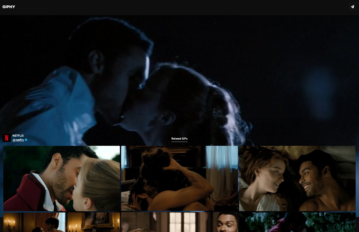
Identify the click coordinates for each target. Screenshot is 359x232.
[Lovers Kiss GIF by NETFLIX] (179, 116)
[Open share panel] (352, 6)
